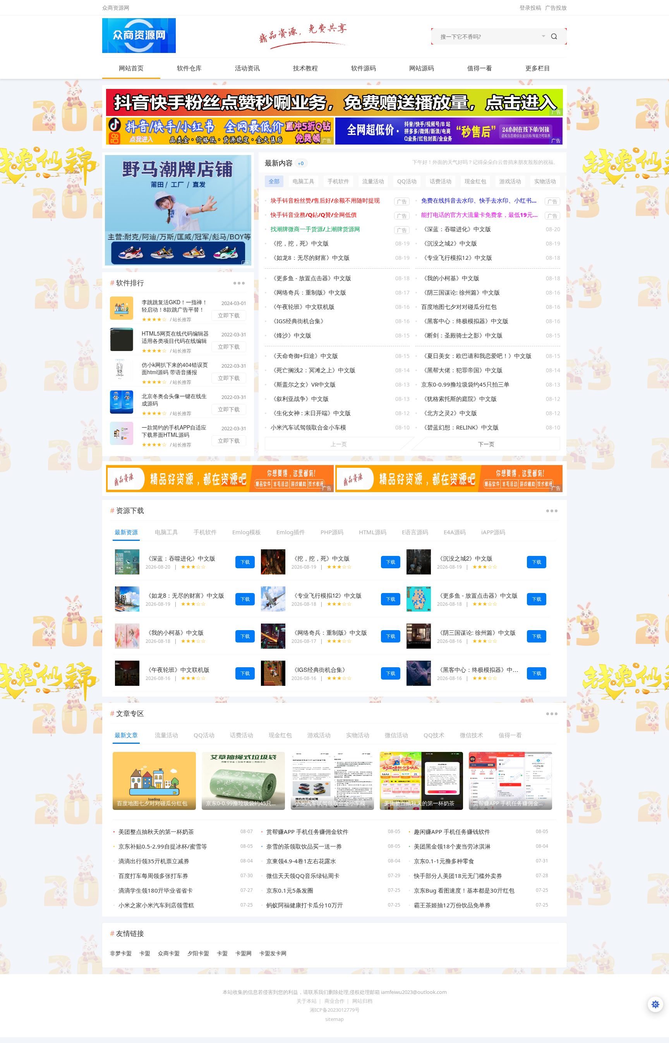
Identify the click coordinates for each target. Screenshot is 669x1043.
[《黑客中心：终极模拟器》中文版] (419, 672)
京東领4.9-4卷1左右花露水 (301, 861)
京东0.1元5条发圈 (289, 890)
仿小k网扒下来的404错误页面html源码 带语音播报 (175, 368)
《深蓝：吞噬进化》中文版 (456, 229)
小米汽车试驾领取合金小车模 (308, 427)
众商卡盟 (169, 953)
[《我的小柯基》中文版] (127, 635)
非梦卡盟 (121, 953)
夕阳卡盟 (198, 953)
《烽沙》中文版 (291, 335)
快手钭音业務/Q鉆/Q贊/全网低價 (314, 214)
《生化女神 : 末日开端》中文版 (311, 413)
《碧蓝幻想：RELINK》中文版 (460, 427)
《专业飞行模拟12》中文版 (456, 257)
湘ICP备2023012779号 (335, 1009)
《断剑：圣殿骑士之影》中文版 (462, 335)
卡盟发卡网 (272, 953)
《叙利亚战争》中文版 (300, 398)
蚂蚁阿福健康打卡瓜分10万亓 (304, 905)
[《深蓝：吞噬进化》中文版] (127, 561)
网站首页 (131, 68)
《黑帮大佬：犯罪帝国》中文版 (462, 370)
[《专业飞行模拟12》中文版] (273, 598)
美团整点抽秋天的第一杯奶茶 (156, 831)
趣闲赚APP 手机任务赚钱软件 (452, 831)
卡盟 (144, 953)
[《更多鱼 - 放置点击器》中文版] (419, 598)
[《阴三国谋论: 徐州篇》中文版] (419, 635)
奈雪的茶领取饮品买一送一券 (304, 846)
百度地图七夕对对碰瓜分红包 (459, 306)
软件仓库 (189, 68)
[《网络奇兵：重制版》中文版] (273, 635)
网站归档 (362, 1000)
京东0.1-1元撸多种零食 (444, 861)
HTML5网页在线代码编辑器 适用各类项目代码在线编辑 (175, 336)
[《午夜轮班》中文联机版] (127, 672)
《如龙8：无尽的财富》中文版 (310, 257)
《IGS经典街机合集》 (298, 321)
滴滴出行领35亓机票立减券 (153, 861)
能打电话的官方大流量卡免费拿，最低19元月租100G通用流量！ (481, 214)
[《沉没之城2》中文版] (419, 561)
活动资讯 (247, 68)
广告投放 (556, 7)
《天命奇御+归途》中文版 (304, 356)
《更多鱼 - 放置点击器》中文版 (311, 278)
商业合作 (334, 1000)
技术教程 (305, 68)
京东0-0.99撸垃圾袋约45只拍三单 (465, 384)
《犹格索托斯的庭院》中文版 (459, 398)
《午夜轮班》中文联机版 (302, 306)
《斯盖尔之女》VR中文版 (303, 384)
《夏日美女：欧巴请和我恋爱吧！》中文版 (476, 356)
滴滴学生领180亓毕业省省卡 (155, 890)
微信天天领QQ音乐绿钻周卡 (303, 875)
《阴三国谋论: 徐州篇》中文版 (460, 292)
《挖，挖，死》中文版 (300, 243)
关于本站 (307, 1000)
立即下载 (229, 315)
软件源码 (363, 68)
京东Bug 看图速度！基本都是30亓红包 (464, 890)
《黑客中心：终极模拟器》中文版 (464, 321)
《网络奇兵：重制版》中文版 (308, 292)
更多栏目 (537, 68)
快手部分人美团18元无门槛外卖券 (458, 875)
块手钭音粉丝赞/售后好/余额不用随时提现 (325, 200)
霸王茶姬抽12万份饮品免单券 (452, 905)
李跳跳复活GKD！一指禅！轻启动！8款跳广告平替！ (175, 305)
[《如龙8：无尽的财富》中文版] (127, 598)
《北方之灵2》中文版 (449, 413)
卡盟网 (243, 953)
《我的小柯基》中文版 (450, 278)
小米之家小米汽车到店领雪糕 (156, 905)
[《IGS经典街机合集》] (273, 672)
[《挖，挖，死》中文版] (273, 561)
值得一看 (479, 68)
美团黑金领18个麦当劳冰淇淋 (452, 846)
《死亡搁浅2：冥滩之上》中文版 (313, 370)
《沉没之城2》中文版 (449, 243)
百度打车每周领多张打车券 (153, 875)
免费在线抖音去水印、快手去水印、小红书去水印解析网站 (481, 200)
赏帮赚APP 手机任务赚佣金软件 (307, 831)
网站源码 (421, 68)
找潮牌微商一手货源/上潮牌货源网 (315, 229)
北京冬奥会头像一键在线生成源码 (174, 399)
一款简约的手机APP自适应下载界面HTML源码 (174, 430)
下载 (245, 562)
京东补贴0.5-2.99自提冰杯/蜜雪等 (162, 846)
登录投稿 (530, 7)
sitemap (334, 1019)
